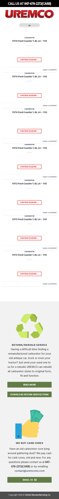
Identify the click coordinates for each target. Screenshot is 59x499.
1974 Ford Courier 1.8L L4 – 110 (29, 41)
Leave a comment (50, 69)
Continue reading (29, 59)
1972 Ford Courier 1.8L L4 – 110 (29, 184)
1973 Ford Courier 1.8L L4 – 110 (29, 219)
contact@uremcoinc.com (30, 471)
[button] (29, 25)
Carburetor (29, 38)
